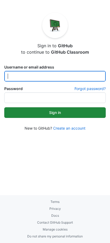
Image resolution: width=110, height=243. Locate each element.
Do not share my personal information (55, 236)
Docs (55, 216)
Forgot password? (90, 88)
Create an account (69, 128)
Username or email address (29, 67)
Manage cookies (55, 229)
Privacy (55, 209)
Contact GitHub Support (55, 222)
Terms (55, 202)
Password (13, 88)
